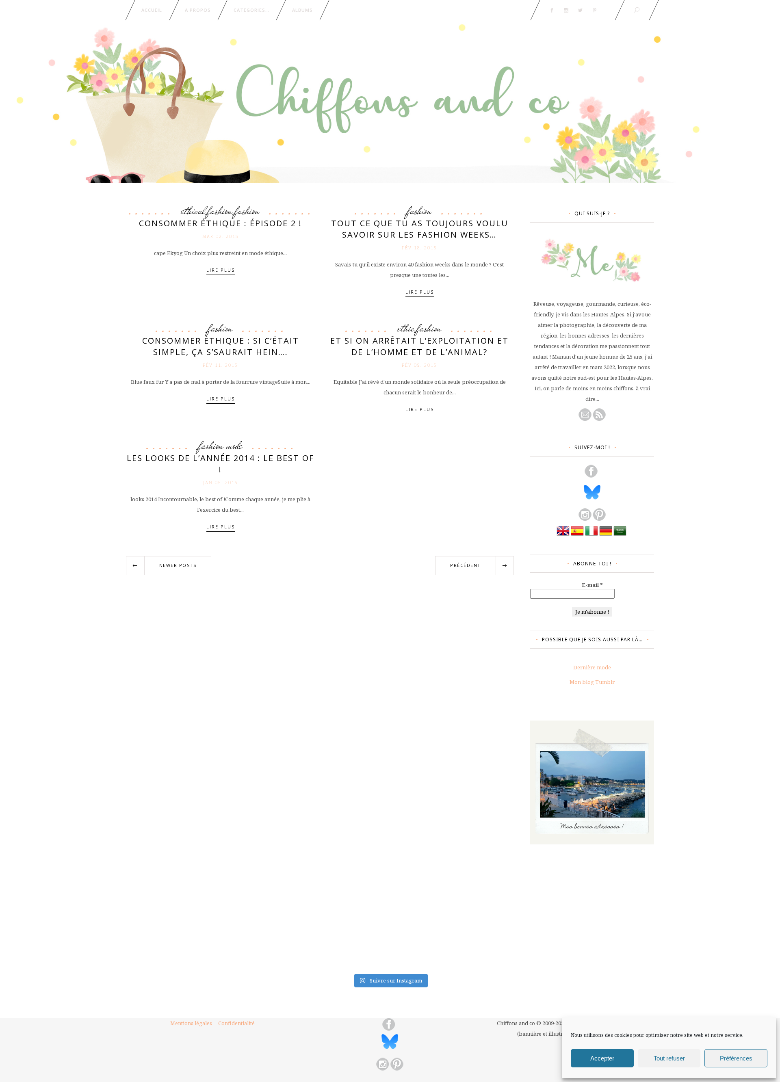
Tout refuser (669, 1058)
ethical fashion (206, 211)
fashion (247, 211)
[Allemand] (605, 535)
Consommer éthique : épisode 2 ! (220, 223)
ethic (406, 328)
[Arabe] (619, 535)
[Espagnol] (577, 535)
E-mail (592, 585)
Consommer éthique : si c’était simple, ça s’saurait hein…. (220, 346)
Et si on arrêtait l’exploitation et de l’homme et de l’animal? (419, 346)
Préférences (736, 1058)
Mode (234, 445)
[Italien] (591, 535)
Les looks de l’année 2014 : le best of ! (220, 463)
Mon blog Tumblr (592, 682)
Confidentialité (236, 1023)
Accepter (602, 1058)
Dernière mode (592, 667)
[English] (563, 535)
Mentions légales (191, 1023)
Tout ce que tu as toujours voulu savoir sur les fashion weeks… (419, 229)
